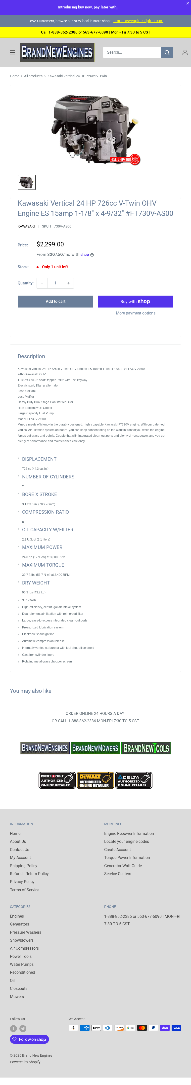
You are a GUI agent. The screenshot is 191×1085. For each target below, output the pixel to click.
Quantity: (26, 283)
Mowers (17, 996)
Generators (19, 924)
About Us (18, 841)
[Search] (167, 52)
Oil (12, 980)
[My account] (185, 52)
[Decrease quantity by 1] (42, 283)
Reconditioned (22, 972)
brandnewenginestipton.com (138, 20)
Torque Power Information (127, 857)
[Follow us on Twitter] (22, 1028)
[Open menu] (12, 52)
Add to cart (55, 301)
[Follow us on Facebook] (13, 1028)
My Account (20, 857)
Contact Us (19, 849)
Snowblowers (22, 940)
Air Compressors (24, 948)
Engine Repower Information (129, 833)
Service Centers (117, 873)
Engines (17, 916)
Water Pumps (22, 964)
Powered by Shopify (25, 1062)
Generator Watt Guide (123, 865)
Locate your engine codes (126, 841)
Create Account (117, 849)
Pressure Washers (25, 932)
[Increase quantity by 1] (68, 283)
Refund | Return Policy (29, 873)
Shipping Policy (23, 865)
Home (14, 76)
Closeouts (18, 988)
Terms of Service (24, 890)
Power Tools (21, 956)
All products (33, 76)
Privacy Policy (22, 881)
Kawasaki (26, 226)
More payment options (135, 313)
